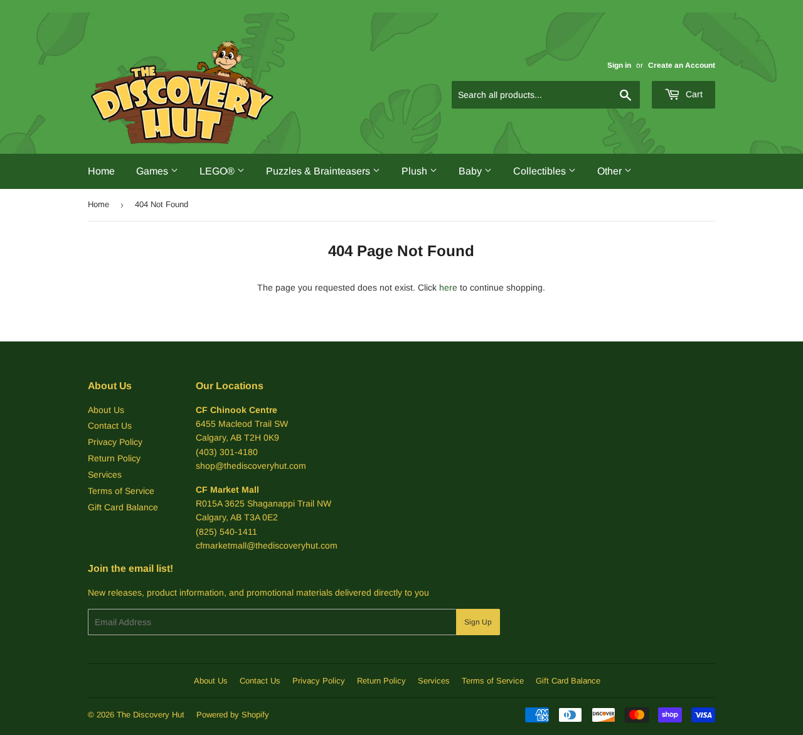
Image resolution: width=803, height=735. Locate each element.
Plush (416, 171)
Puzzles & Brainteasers (319, 171)
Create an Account (681, 65)
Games (153, 171)
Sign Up (478, 622)
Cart (693, 94)
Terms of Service (121, 491)
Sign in (619, 65)
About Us (106, 410)
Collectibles (540, 171)
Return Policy (114, 458)
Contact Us (110, 426)
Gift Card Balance (123, 507)
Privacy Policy (115, 442)
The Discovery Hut (150, 714)
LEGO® (218, 171)
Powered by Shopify (232, 714)
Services (105, 474)
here (448, 287)
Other (610, 171)
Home (101, 171)
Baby (471, 171)
